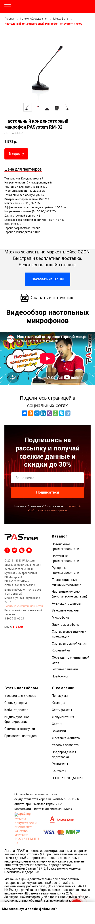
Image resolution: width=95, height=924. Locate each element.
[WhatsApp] (55, 413)
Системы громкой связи (69, 643)
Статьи (57, 724)
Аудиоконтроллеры (66, 603)
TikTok (17, 627)
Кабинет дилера (16, 710)
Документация (63, 717)
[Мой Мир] (37, 413)
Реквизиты (60, 764)
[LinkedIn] (43, 413)
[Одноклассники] (30, 413)
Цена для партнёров (23, 169)
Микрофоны (60, 18)
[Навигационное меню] (7, 6)
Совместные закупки (19, 729)
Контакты (59, 771)
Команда (58, 703)
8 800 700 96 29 (14, 618)
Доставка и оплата (66, 738)
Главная (9, 18)
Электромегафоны (66, 624)
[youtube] (29, 550)
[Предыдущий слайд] (11, 69)
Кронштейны (61, 650)
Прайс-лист (60, 676)
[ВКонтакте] (24, 413)
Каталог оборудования (34, 18)
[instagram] (22, 550)
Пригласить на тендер (20, 736)
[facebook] (7, 550)
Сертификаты (62, 710)
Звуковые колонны (65, 610)
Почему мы (60, 695)
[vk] (14, 550)
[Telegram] (67, 413)
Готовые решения (65, 669)
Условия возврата (65, 745)
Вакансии (59, 731)
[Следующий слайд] (83, 69)
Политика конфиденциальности (23, 606)
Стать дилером (15, 703)
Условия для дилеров (20, 695)
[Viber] (49, 413)
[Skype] (61, 413)
